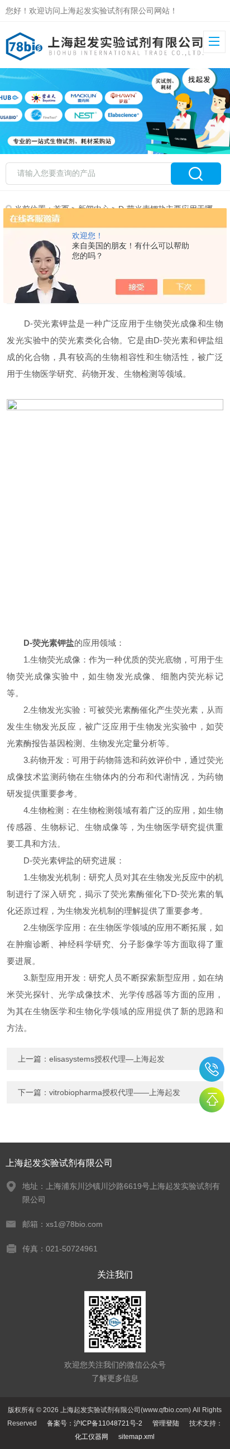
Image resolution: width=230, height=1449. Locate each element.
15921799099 (211, 1069)
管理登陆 (165, 1423)
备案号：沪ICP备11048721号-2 (94, 1423)
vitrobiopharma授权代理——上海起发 (114, 1092)
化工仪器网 (91, 1437)
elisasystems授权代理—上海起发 (107, 1058)
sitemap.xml (136, 1437)
